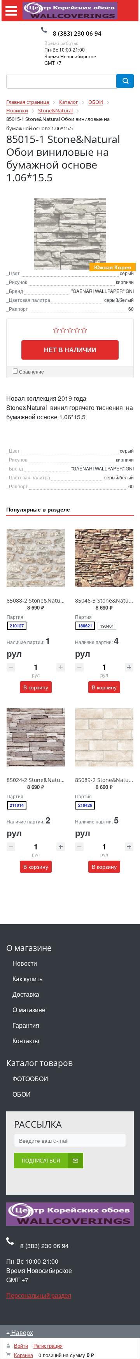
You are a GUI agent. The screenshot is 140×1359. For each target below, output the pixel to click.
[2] (63, 329)
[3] (70, 329)
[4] (77, 329)
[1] (56, 329)
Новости (24, 963)
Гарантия (25, 1025)
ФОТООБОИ (30, 1078)
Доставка (25, 994)
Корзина (23, 1355)
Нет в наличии (70, 349)
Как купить (27, 978)
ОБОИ (21, 1094)
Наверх (21, 1332)
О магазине (29, 1009)
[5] (84, 329)
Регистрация (48, 1345)
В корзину (35, 687)
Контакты (25, 1040)
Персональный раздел (38, 1295)
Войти (21, 1345)
